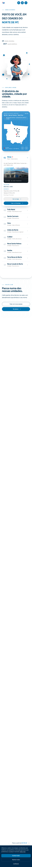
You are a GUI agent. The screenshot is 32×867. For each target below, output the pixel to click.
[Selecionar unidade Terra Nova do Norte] (17, 129)
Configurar (16, 863)
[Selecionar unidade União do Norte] (19, 132)
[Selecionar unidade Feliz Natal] (19, 136)
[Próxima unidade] (26, 148)
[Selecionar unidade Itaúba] (17, 131)
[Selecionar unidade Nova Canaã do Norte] (15, 129)
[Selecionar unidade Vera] (17, 136)
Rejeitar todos (16, 859)
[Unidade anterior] (22, 148)
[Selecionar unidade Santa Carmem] (18, 133)
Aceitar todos (16, 855)
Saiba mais (23, 851)
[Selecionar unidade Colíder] (16, 130)
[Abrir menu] (29, 2)
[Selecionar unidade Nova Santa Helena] (19, 130)
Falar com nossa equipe (16, 304)
